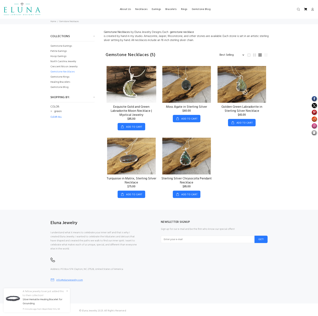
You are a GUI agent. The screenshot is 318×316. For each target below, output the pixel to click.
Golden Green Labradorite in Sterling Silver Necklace (241, 109)
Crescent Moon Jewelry (64, 67)
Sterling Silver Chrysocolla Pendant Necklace (186, 180)
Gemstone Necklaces (69, 21)
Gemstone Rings (59, 77)
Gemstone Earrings (61, 46)
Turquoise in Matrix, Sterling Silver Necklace (131, 180)
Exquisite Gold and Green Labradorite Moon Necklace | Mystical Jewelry (131, 111)
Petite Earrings (58, 51)
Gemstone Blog (59, 87)
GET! (261, 239)
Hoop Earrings (58, 56)
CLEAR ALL (56, 117)
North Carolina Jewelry (63, 61)
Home (53, 21)
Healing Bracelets (60, 82)
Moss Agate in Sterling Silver (186, 107)
